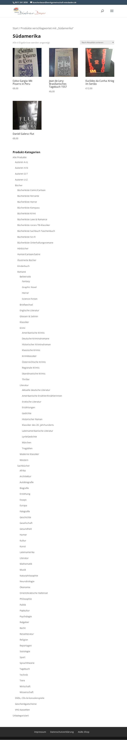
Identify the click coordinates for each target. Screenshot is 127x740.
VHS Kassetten (22, 709)
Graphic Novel (29, 287)
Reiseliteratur (27, 633)
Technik (24, 674)
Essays (23, 499)
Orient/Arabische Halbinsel (34, 593)
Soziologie (25, 651)
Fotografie (25, 511)
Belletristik (25, 276)
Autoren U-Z (21, 179)
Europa (23, 505)
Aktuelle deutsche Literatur (36, 390)
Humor (23, 534)
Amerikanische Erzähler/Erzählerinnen (42, 395)
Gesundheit (26, 528)
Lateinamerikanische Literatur (37, 430)
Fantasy (26, 281)
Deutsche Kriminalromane (35, 338)
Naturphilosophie (29, 575)
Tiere (22, 680)
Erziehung (25, 493)
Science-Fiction (29, 298)
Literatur (24, 385)
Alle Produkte (19, 157)
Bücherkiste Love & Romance (32, 219)
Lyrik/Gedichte (29, 436)
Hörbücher (22, 248)
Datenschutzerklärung (62, 731)
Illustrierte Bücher (26, 260)
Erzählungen (28, 407)
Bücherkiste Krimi (26, 213)
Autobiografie (27, 482)
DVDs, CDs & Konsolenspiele (29, 698)
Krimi (22, 327)
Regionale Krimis (30, 367)
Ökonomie (25, 587)
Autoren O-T (21, 173)
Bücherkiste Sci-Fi (26, 236)
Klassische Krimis (31, 350)
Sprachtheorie (27, 662)
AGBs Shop (83, 731)
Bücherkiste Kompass (28, 207)
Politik (23, 604)
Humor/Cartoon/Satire (28, 254)
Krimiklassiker (29, 356)
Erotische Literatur (31, 401)
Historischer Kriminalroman (36, 344)
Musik (23, 569)
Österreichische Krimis (34, 361)
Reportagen (26, 645)
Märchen (26, 442)
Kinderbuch (23, 266)
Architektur (25, 476)
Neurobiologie (27, 581)
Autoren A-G (21, 162)
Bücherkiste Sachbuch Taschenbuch (36, 230)
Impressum (40, 731)
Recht (23, 628)
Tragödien (27, 448)
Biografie (24, 488)
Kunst (23, 546)
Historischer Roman (32, 419)
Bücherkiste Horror (27, 201)
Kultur (23, 540)
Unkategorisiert (21, 715)
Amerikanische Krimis (33, 332)
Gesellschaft (26, 523)
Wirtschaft (25, 686)
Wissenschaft (26, 692)
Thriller (26, 379)
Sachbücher (23, 465)
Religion (24, 639)
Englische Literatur (29, 310)
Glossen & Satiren (29, 316)
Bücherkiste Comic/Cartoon (31, 190)
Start (15, 28)
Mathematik (26, 563)
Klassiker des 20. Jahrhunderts (38, 424)
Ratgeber (24, 622)
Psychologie (26, 616)
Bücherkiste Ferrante (28, 195)
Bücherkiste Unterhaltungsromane (35, 242)
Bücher (18, 185)
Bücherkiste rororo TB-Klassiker (33, 225)
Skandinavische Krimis (33, 373)
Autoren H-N (21, 167)
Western (24, 460)
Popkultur (25, 610)
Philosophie (26, 598)
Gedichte (26, 413)
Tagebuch (25, 668)
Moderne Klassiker (29, 454)
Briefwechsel (26, 304)
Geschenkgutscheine (26, 703)
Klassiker (24, 322)
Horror (25, 292)
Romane (21, 271)
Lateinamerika (27, 552)
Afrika (23, 470)
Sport (22, 657)
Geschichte (25, 517)
